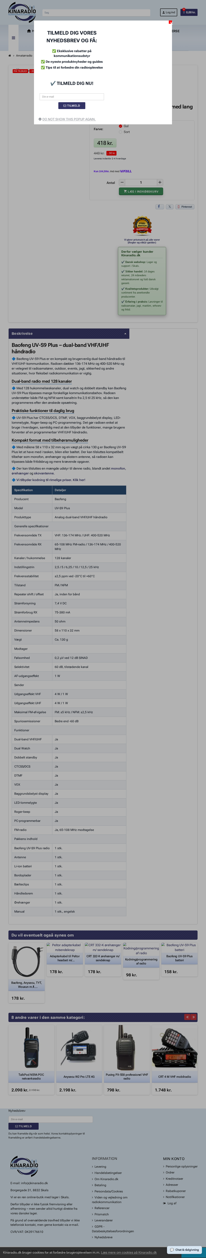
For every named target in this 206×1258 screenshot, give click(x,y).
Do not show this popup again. (69, 119)
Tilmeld (73, 105)
